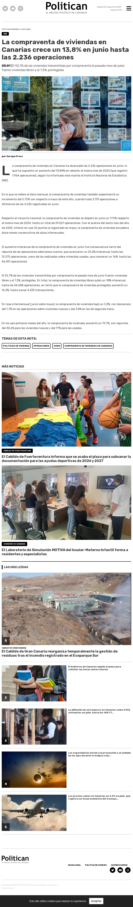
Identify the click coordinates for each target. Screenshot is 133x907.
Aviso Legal (74, 865)
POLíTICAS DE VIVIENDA (16, 346)
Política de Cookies (96, 865)
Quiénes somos (119, 865)
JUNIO (57, 346)
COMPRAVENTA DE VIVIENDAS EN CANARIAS (88, 346)
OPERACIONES (41, 346)
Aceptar (96, 901)
